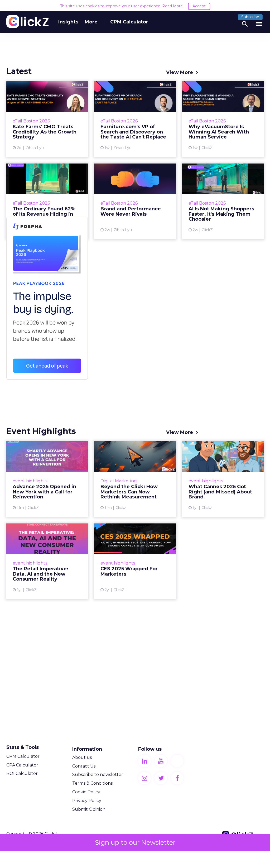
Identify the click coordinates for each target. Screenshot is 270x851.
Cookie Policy (86, 791)
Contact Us (83, 766)
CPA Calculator (22, 765)
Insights (68, 22)
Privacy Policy (86, 800)
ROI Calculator (22, 773)
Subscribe (250, 16)
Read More (172, 6)
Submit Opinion (88, 809)
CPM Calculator (129, 22)
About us (82, 757)
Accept (199, 6)
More (91, 22)
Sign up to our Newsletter (135, 842)
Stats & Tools (22, 747)
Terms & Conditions (92, 783)
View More (179, 72)
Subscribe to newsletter (97, 774)
